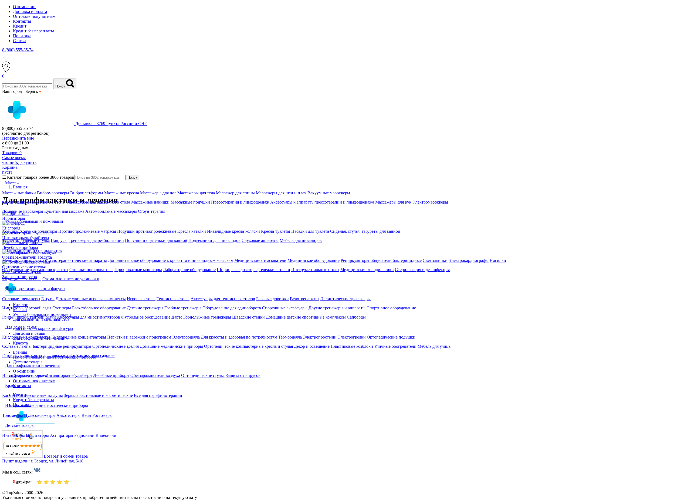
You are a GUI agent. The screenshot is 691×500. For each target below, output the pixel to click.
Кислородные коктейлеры (26, 337)
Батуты (48, 298)
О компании (24, 6)
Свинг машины (16, 202)
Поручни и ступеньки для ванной (156, 240)
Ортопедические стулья (203, 375)
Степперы (61, 308)
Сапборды (356, 317)
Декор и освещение (312, 346)
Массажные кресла (121, 193)
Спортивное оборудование (391, 308)
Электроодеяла (186, 337)
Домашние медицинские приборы (171, 346)
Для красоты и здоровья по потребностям (239, 337)
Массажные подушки (190, 202)
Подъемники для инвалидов (214, 240)
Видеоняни (106, 435)
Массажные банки (19, 193)
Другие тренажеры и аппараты (337, 308)
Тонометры (12, 415)
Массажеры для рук (393, 202)
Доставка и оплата (30, 11)
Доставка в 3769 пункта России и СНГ (111, 123)
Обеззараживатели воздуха (155, 375)
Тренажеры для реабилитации (96, 240)
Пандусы (59, 240)
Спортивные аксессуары (284, 308)
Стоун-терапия (151, 211)
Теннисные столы (173, 298)
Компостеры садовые (95, 355)
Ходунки (11, 231)
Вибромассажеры (53, 193)
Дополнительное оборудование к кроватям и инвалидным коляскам (170, 260)
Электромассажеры (430, 202)
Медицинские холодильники (367, 269)
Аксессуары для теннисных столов (223, 298)
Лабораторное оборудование (189, 269)
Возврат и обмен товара (66, 456)
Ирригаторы (13, 375)
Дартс (176, 317)
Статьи (19, 40)
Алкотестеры (68, 415)
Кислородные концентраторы (78, 337)
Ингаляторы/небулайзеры (68, 375)
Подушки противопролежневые (146, 231)
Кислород (35, 375)
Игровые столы (141, 298)
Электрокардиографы (469, 260)
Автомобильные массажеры (111, 211)
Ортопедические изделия (115, 346)
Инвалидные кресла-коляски (233, 231)
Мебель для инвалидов (301, 240)
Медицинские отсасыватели (260, 260)
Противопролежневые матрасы (87, 231)
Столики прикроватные (91, 269)
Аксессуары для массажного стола (98, 202)
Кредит (19, 26)
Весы (86, 415)
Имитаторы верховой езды (26, 308)
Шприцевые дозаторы (237, 269)
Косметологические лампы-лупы (32, 395)
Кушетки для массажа (64, 211)
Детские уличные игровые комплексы (91, 298)
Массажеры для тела (196, 193)
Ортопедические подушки (391, 337)
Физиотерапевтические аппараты (76, 260)
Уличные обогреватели (395, 346)
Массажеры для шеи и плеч (281, 193)
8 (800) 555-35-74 (17, 50)
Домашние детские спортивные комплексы (306, 317)
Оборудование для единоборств (231, 308)
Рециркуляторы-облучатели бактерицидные (381, 260)
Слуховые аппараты (260, 240)
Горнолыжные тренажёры (207, 317)
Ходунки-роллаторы (38, 231)
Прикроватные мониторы (138, 269)
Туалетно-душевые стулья (26, 240)
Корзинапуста (10, 169)
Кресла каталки (191, 231)
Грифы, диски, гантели (23, 317)
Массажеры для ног (158, 193)
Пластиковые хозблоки (352, 346)
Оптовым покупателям (34, 16)
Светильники (435, 260)
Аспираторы (61, 435)
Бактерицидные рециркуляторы (62, 346)
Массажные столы (49, 202)
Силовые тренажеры (21, 298)
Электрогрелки (352, 337)
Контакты (22, 21)
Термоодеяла (290, 337)
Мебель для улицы (435, 346)
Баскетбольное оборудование (99, 308)
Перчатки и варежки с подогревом (139, 337)
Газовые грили (15, 355)
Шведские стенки (248, 317)
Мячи (51, 317)
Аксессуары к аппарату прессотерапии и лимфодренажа (322, 202)
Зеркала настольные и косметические (98, 395)
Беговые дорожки (272, 298)
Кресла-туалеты (275, 231)
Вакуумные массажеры (328, 193)
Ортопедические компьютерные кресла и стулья (248, 346)
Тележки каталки (274, 269)
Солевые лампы (17, 346)
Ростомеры (102, 415)
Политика (22, 35)
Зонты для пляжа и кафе (53, 355)
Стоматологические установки (70, 278)
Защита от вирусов (243, 375)
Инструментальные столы (315, 269)
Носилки (498, 260)
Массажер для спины (235, 193)
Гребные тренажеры (182, 308)
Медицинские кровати (23, 260)
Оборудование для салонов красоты (35, 269)
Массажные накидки (150, 202)
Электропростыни (320, 337)
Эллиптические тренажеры (345, 298)
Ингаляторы (13, 435)
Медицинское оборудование (313, 260)
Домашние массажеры (22, 211)
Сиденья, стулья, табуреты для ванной (365, 231)
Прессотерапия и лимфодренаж (240, 202)
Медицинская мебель (21, 278)
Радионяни (84, 435)
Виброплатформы (86, 193)
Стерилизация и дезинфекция (422, 269)
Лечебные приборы (111, 375)
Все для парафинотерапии (158, 395)
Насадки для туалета (310, 231)
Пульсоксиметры (39, 415)
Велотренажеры (304, 298)
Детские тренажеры (145, 308)
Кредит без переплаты (33, 31)
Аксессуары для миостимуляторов (88, 317)
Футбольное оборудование (145, 317)
